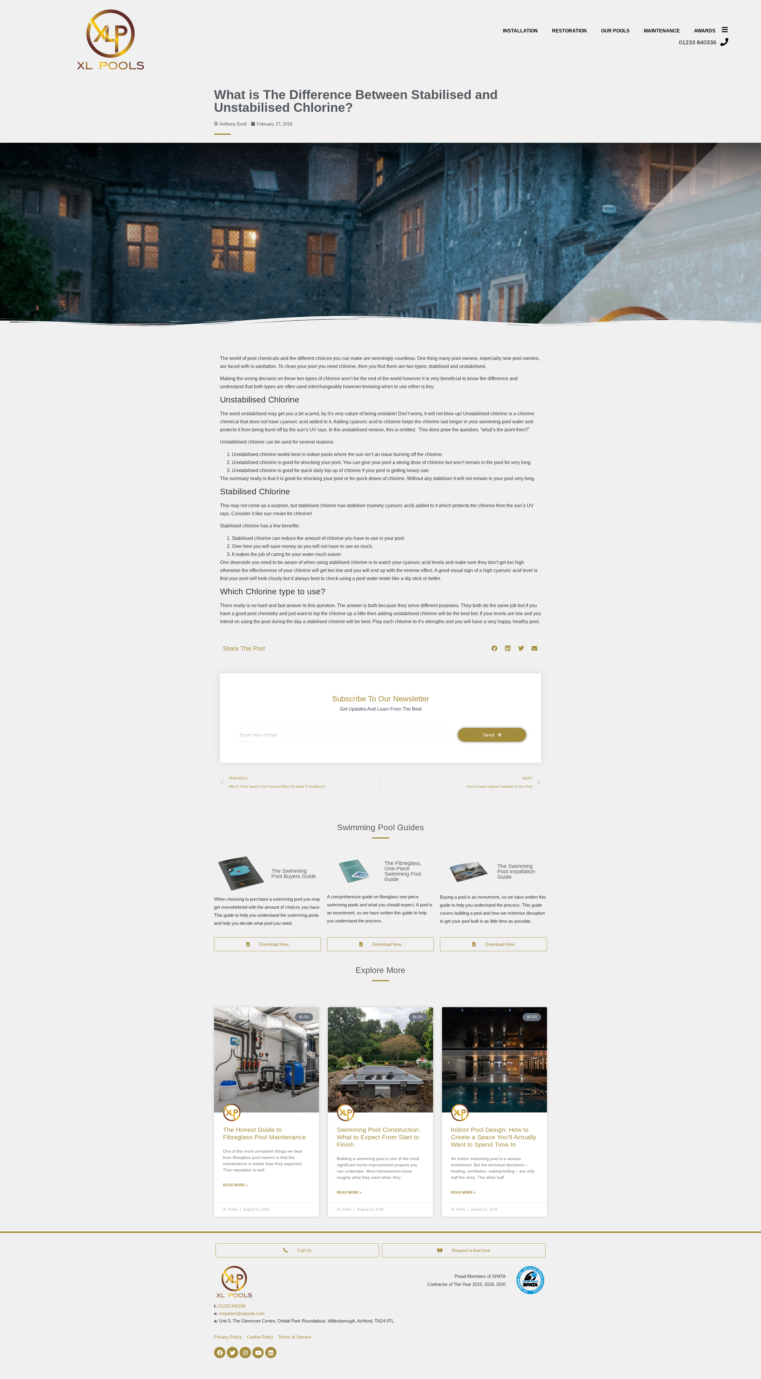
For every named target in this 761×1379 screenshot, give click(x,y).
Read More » (235, 1185)
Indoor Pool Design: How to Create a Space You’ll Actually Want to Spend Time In (493, 1137)
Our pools (615, 30)
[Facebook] (219, 1352)
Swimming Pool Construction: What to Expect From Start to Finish (378, 1137)
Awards (705, 30)
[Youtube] (258, 1352)
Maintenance (662, 30)
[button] (494, 648)
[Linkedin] (270, 1352)
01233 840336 (232, 1306)
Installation (520, 30)
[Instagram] (245, 1352)
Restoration (569, 30)
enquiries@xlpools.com (242, 1313)
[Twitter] (232, 1352)
